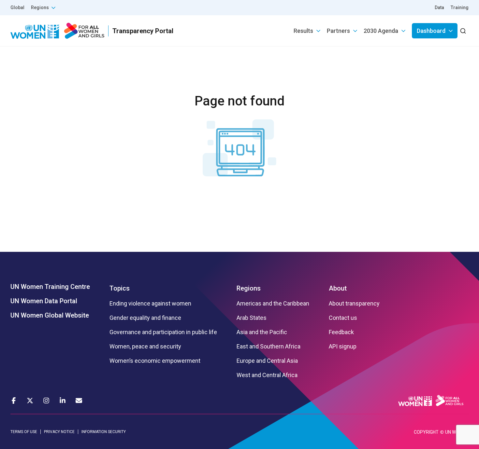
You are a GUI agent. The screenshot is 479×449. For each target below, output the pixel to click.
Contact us (343, 318)
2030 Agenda (381, 30)
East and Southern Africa (268, 346)
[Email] (79, 400)
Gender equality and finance (145, 318)
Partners (338, 30)
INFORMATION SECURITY (103, 431)
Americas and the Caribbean (273, 303)
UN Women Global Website (49, 315)
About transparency (354, 303)
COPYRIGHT (426, 432)
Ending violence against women (150, 303)
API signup (342, 346)
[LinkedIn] (62, 400)
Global (17, 7)
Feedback (341, 332)
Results (303, 30)
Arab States (252, 318)
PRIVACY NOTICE (59, 431)
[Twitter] (30, 400)
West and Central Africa (267, 375)
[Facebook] (13, 400)
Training (460, 7)
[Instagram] (46, 400)
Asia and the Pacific (262, 332)
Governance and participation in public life (163, 332)
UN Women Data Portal (43, 301)
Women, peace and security (145, 346)
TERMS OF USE (23, 431)
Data (439, 7)
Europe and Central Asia (267, 361)
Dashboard (431, 30)
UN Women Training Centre (50, 286)
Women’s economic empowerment (154, 361)
